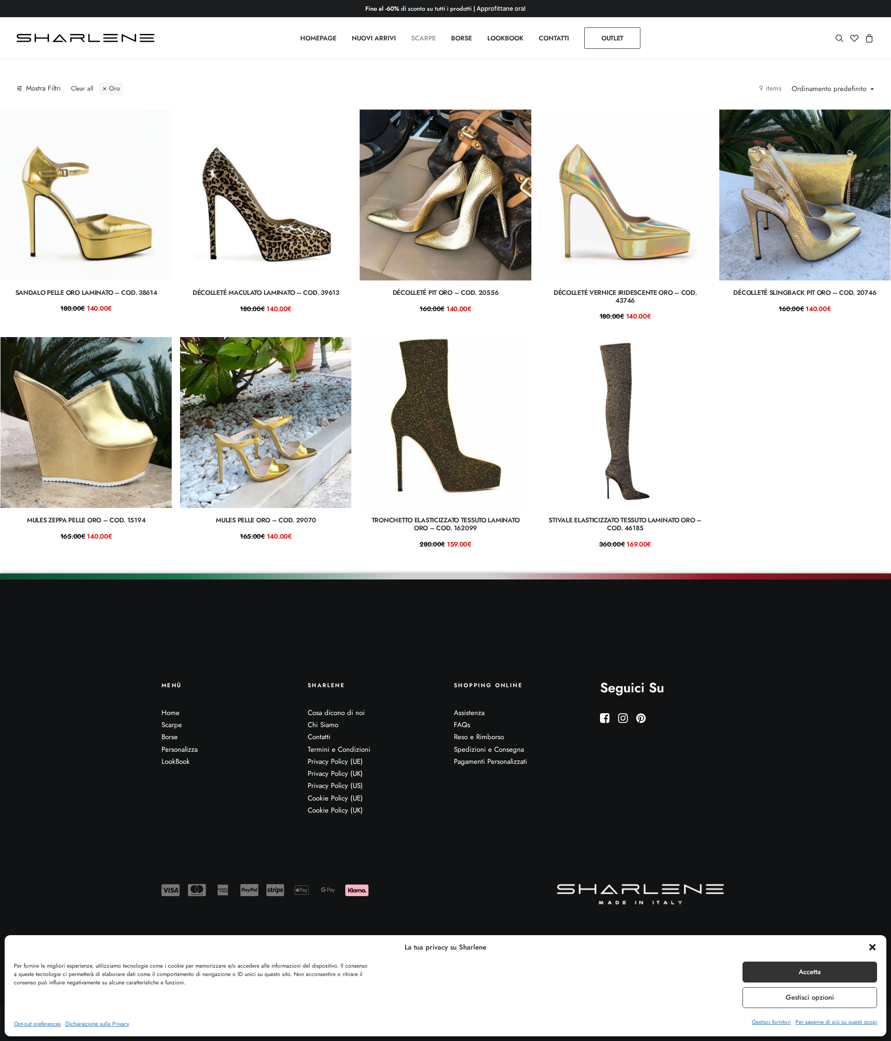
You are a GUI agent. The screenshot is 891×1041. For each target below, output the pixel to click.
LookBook (175, 761)
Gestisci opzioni (810, 997)
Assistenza (469, 713)
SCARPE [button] (423, 38)
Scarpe (171, 725)
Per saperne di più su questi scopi (836, 1022)
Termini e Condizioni (339, 749)
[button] (872, 947)
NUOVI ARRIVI (374, 38)
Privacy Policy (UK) (335, 773)
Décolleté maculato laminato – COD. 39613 (266, 292)
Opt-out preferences (37, 1024)
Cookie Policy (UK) (335, 810)
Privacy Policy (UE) (335, 761)
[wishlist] (854, 38)
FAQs (462, 725)
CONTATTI (554, 38)
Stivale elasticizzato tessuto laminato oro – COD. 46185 (625, 524)
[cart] (868, 38)
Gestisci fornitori (771, 1022)
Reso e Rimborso (479, 737)
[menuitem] (318, 38)
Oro (114, 88)
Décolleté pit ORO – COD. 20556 (446, 292)
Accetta (810, 972)
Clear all (82, 88)
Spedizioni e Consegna (489, 749)
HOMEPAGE (318, 38)
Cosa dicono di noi (336, 713)
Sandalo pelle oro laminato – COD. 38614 (86, 292)
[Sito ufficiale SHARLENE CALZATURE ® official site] (88, 38)
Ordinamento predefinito (829, 89)
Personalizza (179, 749)
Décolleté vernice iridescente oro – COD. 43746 (625, 296)
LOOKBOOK (505, 38)
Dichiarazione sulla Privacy (97, 1024)
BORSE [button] (461, 38)
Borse (169, 737)
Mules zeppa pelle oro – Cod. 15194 (86, 520)
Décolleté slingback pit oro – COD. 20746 (804, 292)
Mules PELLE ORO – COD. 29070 (266, 520)
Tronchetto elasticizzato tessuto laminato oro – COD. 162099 (446, 524)
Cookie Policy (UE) (335, 798)
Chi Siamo (323, 725)
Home (170, 713)
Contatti (319, 737)
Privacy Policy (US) (335, 786)
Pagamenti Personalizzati (490, 761)
